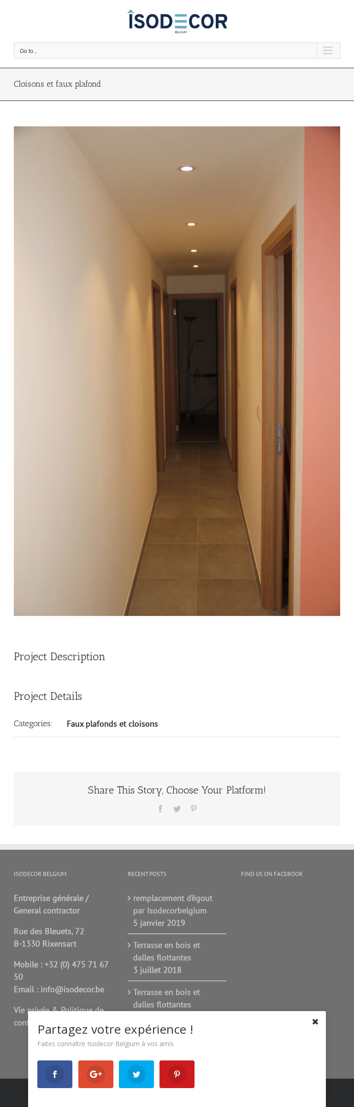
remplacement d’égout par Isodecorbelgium (172, 904)
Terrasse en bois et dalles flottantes (166, 951)
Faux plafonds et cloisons (112, 723)
